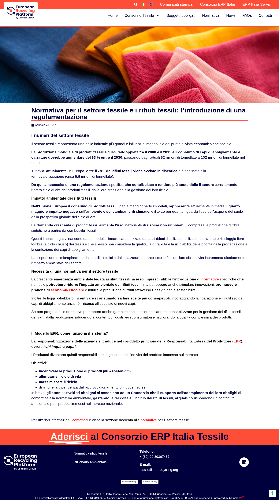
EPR (237, 341)
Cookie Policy (150, 481)
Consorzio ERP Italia (217, 4)
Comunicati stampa (176, 4)
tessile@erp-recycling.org (159, 470)
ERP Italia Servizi (256, 4)
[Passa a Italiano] (143, 4)
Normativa (210, 15)
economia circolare (67, 290)
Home (113, 15)
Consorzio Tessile (139, 15)
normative (210, 279)
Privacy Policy (129, 481)
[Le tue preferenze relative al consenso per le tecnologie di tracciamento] (272, 493)
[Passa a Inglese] (151, 4)
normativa (149, 420)
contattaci (80, 420)
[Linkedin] (244, 462)
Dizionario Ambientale (90, 462)
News (231, 15)
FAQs (247, 15)
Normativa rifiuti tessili (90, 453)
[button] (135, 4)
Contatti (265, 15)
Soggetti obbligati (180, 15)
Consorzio (140, 393)
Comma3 (234, 497)
